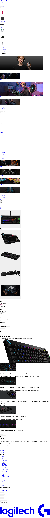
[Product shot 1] (10, 219)
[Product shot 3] (10, 256)
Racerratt (3, 466)
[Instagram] (0, 450)
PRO (0, 206)
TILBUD (1, 199)
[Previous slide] (1, 434)
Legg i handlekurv (2, 312)
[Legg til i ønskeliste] (1, 313)
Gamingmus (3, 463)
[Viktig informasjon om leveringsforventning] (0, 317)
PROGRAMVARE (2, 198)
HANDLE (1, 6)
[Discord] (3, 450)
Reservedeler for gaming (4, 471)
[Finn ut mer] (0, 335)
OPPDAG (2, 111)
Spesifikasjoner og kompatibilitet (4, 326)
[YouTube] (2, 450)
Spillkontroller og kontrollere (5, 469)
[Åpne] (1, 202)
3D (1, 229)
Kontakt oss (3, 480)
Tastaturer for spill (2, 208)
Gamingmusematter (4, 464)
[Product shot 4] (10, 273)
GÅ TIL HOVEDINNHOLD (3, 0)
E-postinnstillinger (4, 485)
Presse (2, 458)
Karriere (3, 456)
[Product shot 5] (10, 290)
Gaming (1, 203)
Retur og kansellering (4, 481)
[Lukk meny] (0, 7)
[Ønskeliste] (1, 201)
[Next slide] (2, 434)
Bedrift (2, 2)
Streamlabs (3, 475)
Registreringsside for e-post (5, 484)
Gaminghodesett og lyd (4, 465)
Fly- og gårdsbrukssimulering (5, 467)
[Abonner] (7, 445)
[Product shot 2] (10, 238)
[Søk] (1, 200)
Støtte (1, 4)
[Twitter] (1, 450)
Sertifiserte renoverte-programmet (5, 460)
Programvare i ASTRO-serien (5, 476)
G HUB (3, 474)
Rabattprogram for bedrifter (5, 490)
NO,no (2, 501)
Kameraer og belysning (4, 468)
